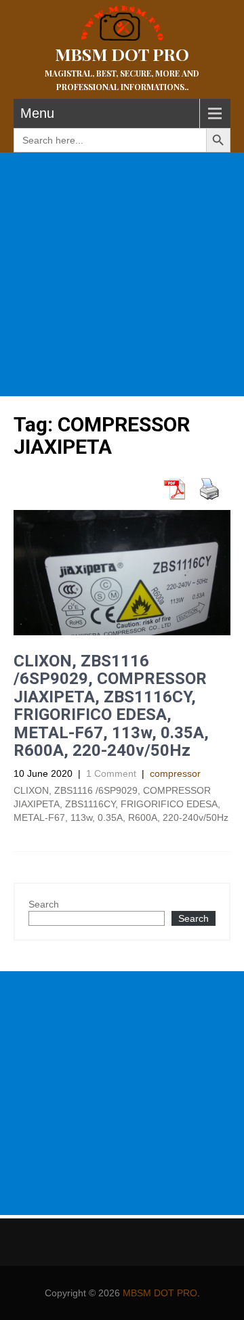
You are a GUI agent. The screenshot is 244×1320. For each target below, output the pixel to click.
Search (43, 904)
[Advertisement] (122, 274)
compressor (175, 773)
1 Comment (111, 773)
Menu (37, 113)
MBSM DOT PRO (160, 1292)
